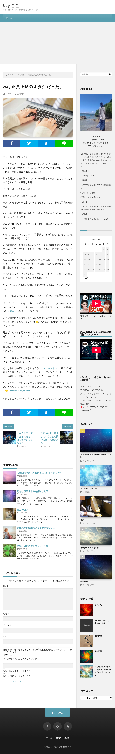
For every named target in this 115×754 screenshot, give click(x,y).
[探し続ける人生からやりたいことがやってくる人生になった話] (87, 671)
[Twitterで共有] (29, 143)
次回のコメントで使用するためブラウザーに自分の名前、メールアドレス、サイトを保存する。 (37, 651)
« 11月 (86, 278)
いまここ (11, 5)
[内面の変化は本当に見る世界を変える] (9, 532)
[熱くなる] (87, 610)
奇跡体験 (98, 636)
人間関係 (20, 94)
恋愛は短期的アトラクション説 (32, 546)
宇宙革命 (84, 581)
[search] (110, 74)
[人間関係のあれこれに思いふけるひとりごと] (9, 477)
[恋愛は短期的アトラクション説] (9, 550)
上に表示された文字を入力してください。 (21, 659)
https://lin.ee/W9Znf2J (21, 390)
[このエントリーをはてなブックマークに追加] (46, 143)
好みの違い (22, 509)
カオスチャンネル (48, 368)
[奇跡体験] (87, 641)
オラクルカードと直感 (90, 547)
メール (7, 625)
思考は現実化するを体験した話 (32, 491)
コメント (7, 586)
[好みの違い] (9, 514)
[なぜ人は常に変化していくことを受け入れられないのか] (66, 437)
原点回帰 (98, 651)
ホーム (9, 18)
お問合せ (11, 311)
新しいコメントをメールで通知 (16, 671)
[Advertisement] (57, 42)
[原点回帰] (87, 656)
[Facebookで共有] (11, 143)
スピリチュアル (89, 461)
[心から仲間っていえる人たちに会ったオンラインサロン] (9, 437)
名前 (6, 614)
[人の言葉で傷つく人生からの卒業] (87, 625)
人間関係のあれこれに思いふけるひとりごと (39, 473)
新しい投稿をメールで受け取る (16, 676)
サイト (6, 637)
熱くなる (98, 605)
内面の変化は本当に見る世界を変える (36, 527)
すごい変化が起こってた (91, 488)
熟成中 (83, 520)
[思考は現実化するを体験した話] (9, 496)
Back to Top (57, 713)
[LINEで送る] (64, 143)
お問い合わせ (62, 737)
